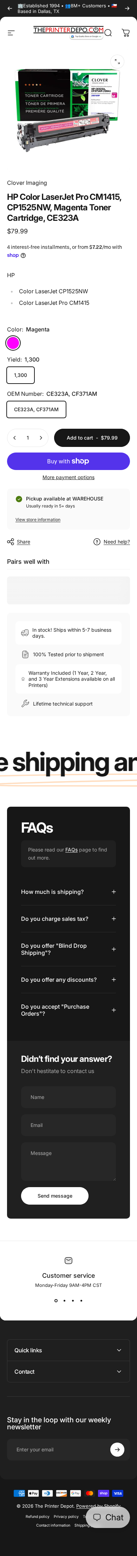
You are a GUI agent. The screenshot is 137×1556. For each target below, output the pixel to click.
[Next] (127, 8)
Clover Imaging (27, 182)
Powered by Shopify (98, 1506)
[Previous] (10, 8)
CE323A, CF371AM (36, 409)
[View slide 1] (56, 1300)
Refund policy (38, 1516)
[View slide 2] (64, 1300)
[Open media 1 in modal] (117, 62)
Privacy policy (66, 1516)
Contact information (53, 1525)
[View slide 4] (81, 1300)
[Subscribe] (117, 1450)
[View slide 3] (72, 1300)
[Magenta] (13, 343)
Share (23, 542)
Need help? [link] (117, 542)
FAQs (71, 850)
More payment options (68, 477)
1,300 (20, 375)
